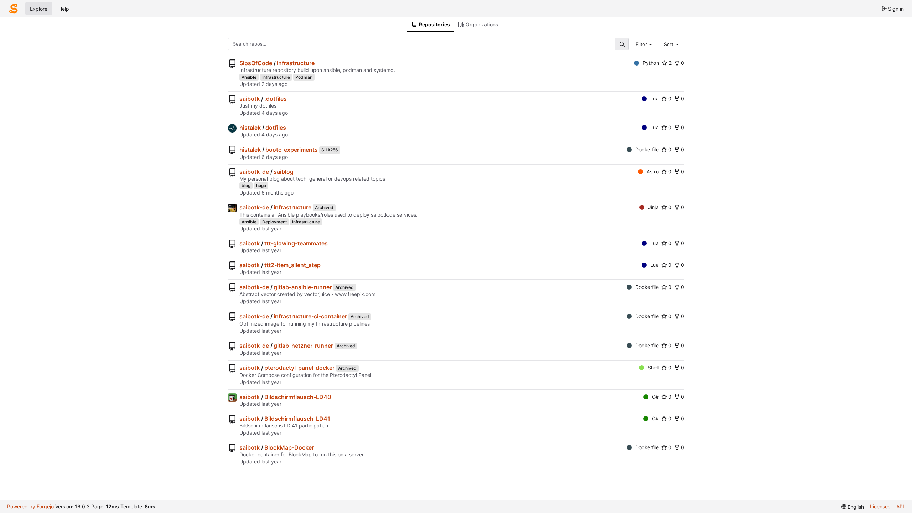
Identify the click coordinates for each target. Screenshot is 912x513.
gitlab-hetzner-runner (303, 345)
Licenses (880, 506)
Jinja (653, 207)
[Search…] (621, 44)
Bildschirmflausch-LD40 (297, 396)
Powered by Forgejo (30, 506)
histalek (250, 127)
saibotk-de (254, 171)
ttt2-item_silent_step (292, 265)
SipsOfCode (255, 63)
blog (246, 185)
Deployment (274, 221)
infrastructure (296, 63)
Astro (653, 172)
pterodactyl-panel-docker (299, 367)
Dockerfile (647, 149)
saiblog (284, 171)
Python (651, 63)
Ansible (249, 77)
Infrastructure (276, 77)
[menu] (852, 507)
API (900, 506)
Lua (654, 98)
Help (63, 9)
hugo (261, 185)
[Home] (14, 8)
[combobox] (644, 43)
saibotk (249, 98)
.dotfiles (275, 98)
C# (655, 397)
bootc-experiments (291, 149)
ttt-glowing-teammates (296, 243)
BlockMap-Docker (289, 447)
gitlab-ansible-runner (303, 287)
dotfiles (275, 127)
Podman (303, 77)
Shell (653, 367)
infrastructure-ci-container (310, 316)
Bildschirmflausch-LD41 (297, 418)
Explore (38, 9)
